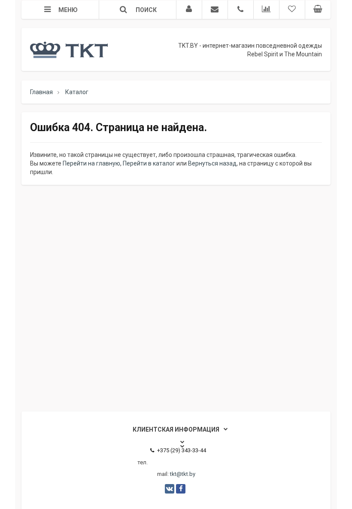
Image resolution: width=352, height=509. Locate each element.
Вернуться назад (212, 163)
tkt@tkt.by (182, 474)
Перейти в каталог (149, 163)
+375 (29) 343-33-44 (181, 450)
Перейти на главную (91, 163)
